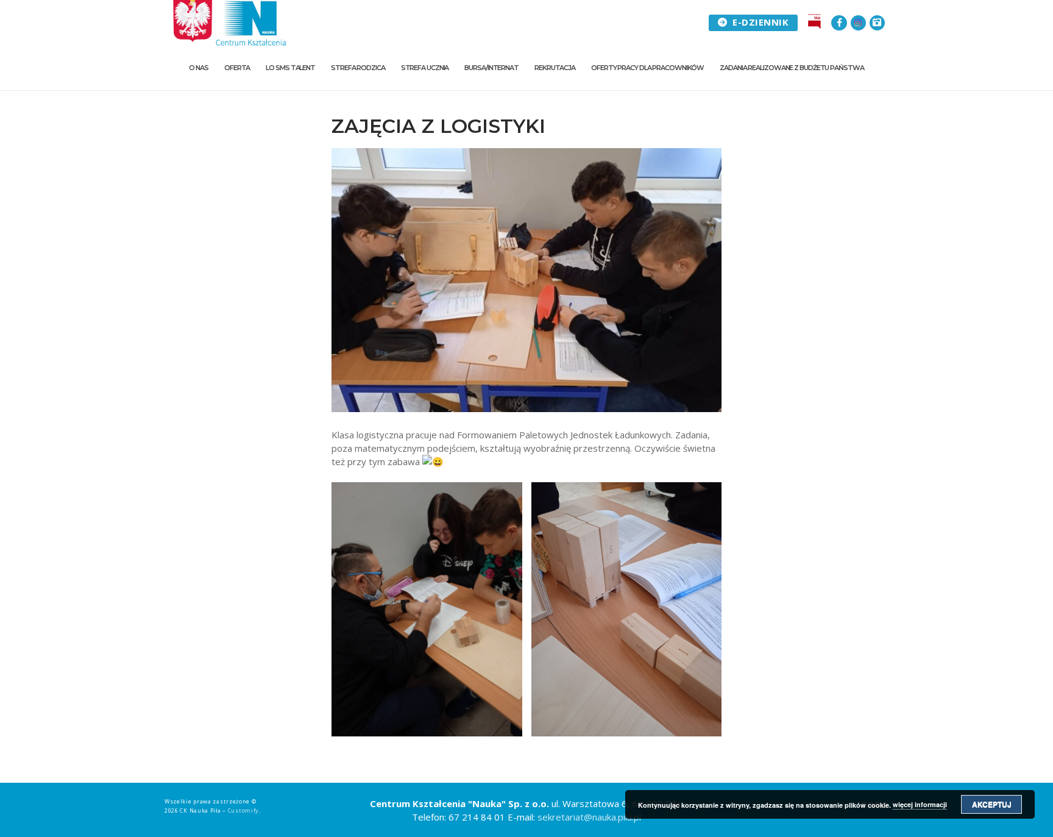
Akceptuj (992, 804)
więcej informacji (920, 804)
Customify (243, 810)
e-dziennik (759, 22)
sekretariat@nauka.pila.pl (589, 817)
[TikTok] (877, 22)
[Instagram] (858, 22)
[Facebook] (838, 22)
